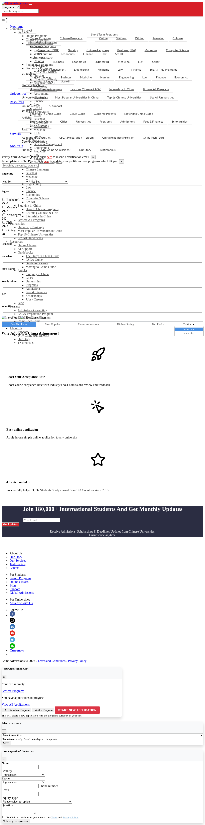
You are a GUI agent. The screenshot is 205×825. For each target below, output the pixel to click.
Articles (22, 270)
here (49, 157)
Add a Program (44, 710)
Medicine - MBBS (48, 50)
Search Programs (20, 578)
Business (31, 173)
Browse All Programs (31, 220)
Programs (32, 285)
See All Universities (30, 238)
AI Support (25, 249)
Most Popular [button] (52, 324)
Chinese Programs (71, 38)
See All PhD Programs (163, 69)
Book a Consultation (34, 141)
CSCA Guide (34, 259)
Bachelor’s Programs (43, 46)
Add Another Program (17, 710)
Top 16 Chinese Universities (35, 234)
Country (7, 771)
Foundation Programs (43, 42)
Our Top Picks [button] (19, 324)
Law (28, 187)
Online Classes (27, 245)
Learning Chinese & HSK (42, 212)
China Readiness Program (118, 137)
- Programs (21, 18)
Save (6, 743)
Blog (21, 303)
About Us (16, 328)
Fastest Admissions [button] (88, 324)
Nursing (73, 50)
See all (119, 54)
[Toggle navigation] (30, 4)
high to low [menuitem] (189, 329)
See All (30, 202)
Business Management (51, 69)
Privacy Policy (77, 661)
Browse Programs (13, 691)
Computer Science (37, 198)
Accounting (45, 54)
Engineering (33, 184)
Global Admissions (22, 592)
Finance (31, 191)
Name (5, 763)
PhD (9, 222)
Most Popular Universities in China (40, 230)
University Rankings (31, 227)
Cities (29, 277)
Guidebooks (25, 252)
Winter (139, 38)
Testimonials (25, 342)
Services (15, 306)
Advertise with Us (21, 603)
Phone (6, 778)
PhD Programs (39, 65)
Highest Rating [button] (125, 324)
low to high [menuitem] (189, 333)
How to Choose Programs (42, 209)
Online (103, 38)
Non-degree (13, 215)
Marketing (151, 50)
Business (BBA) (126, 50)
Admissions (33, 288)
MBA (41, 61)
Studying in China (29, 205)
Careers (14, 567)
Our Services (18, 560)
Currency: (17, 650)
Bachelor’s (13, 199)
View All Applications (16, 704)
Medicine (31, 176)
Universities (17, 223)
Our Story (24, 339)
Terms (54, 817)
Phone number (48, 786)
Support (27, 149)
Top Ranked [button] (158, 324)
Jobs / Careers (34, 299)
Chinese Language (37, 169)
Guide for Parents (37, 263)
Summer (121, 38)
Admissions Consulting (32, 310)
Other (156, 61)
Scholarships (34, 295)
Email (5, 790)
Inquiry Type (10, 798)
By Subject (28, 73)
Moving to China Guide (41, 267)
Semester (158, 38)
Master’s (11, 207)
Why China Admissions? (55, 149)
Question (7, 805)
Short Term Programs (104, 34)
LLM (141, 61)
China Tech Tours (29, 321)
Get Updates (10, 524)
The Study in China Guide (42, 256)
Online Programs (40, 38)
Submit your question (15, 821)
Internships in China (38, 216)
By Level (27, 30)
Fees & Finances (36, 292)
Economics (33, 194)
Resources (16, 241)
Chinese (178, 38)
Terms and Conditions (51, 661)
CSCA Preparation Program (35, 314)
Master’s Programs (41, 58)
